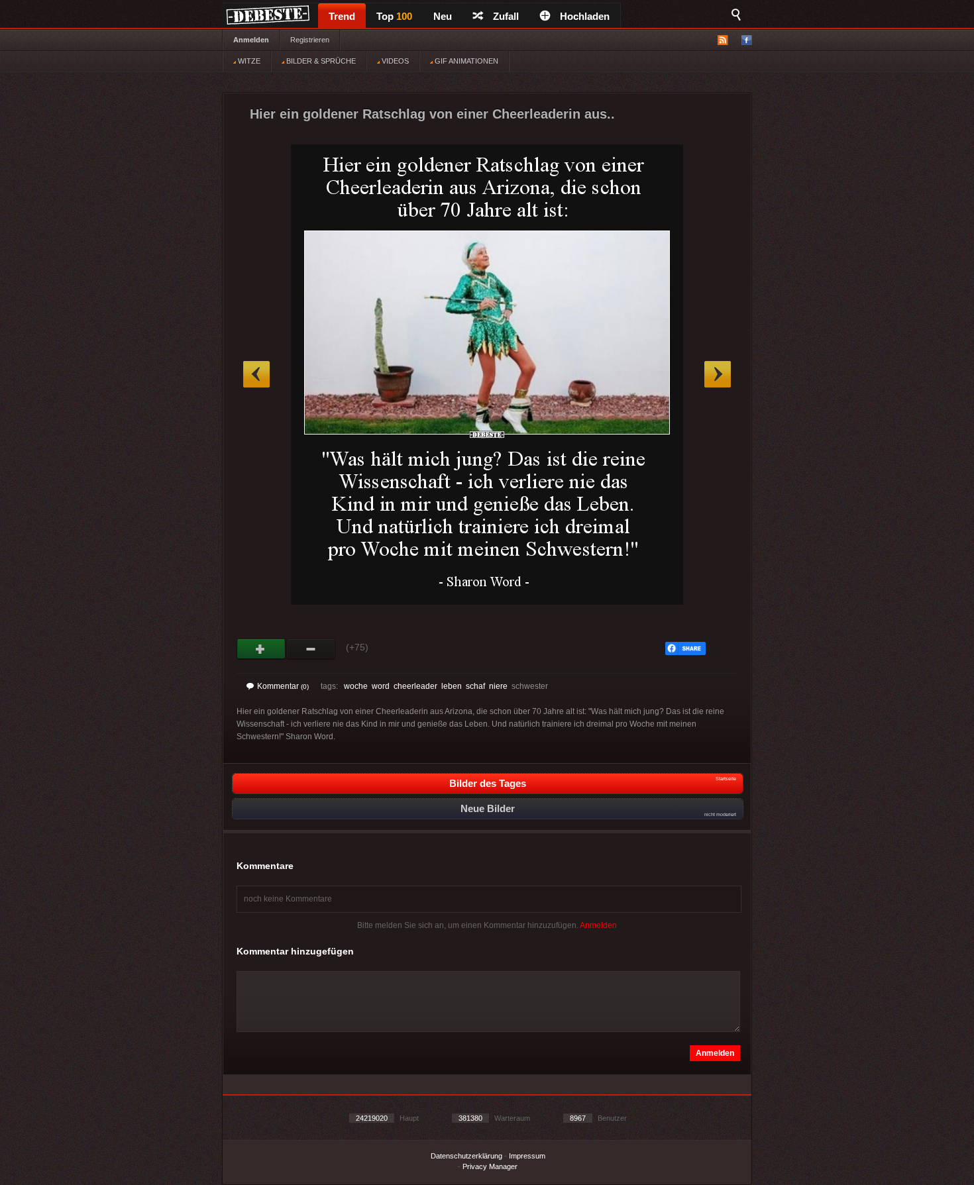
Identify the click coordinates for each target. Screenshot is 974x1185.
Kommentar (283, 686)
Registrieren (309, 40)
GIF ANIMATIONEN (465, 61)
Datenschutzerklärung (466, 1156)
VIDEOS (394, 61)
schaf (475, 686)
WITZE (248, 61)
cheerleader (415, 686)
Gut (261, 649)
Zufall (506, 16)
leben (451, 686)
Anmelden (251, 40)
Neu (442, 16)
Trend (342, 16)
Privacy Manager (489, 1166)
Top (394, 16)
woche (356, 686)
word (381, 686)
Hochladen (585, 16)
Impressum (527, 1156)
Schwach (311, 649)
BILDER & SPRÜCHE (320, 61)
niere (498, 686)
